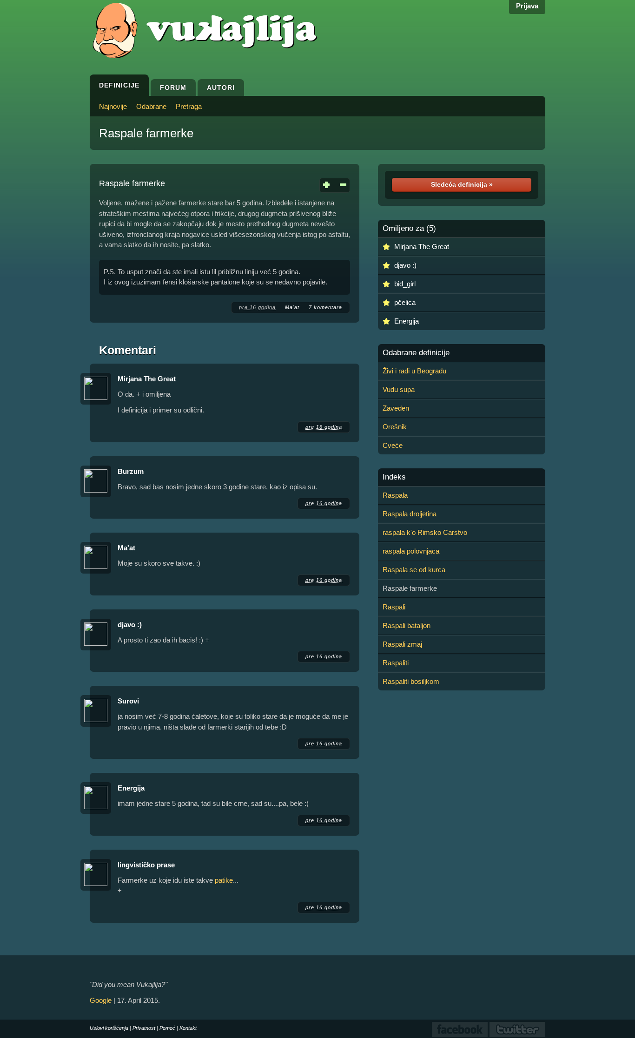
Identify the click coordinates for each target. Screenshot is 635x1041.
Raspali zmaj (402, 644)
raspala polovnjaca (411, 551)
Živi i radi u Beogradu (414, 371)
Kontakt (188, 1028)
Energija (131, 788)
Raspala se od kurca (414, 570)
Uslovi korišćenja (109, 1028)
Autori (221, 87)
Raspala (395, 495)
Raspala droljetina (410, 514)
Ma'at (292, 307)
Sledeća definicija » (462, 184)
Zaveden (396, 408)
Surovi (128, 701)
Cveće (393, 445)
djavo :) (130, 625)
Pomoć (167, 1028)
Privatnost (143, 1028)
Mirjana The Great (147, 379)
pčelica (405, 302)
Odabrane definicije (416, 353)
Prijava (527, 6)
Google (101, 1000)
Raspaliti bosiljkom (411, 681)
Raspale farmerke (146, 133)
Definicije (119, 85)
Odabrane (151, 106)
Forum (173, 87)
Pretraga (189, 106)
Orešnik (395, 427)
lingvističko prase (146, 865)
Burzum (131, 471)
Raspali (394, 607)
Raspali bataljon (406, 625)
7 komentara (325, 307)
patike (224, 880)
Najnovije (113, 106)
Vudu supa (399, 389)
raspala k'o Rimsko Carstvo (425, 532)
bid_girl (405, 284)
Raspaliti (396, 663)
